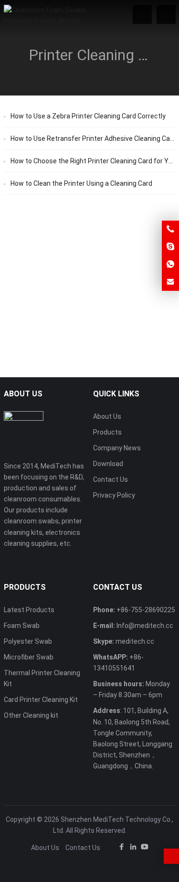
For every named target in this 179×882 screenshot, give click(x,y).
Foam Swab (22, 625)
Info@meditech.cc (144, 625)
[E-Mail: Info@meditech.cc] (170, 282)
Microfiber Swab (28, 657)
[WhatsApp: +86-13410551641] (170, 264)
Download (108, 464)
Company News (117, 448)
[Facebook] (121, 848)
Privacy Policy (114, 495)
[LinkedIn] (133, 848)
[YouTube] (144, 848)
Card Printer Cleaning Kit (41, 699)
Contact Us (110, 479)
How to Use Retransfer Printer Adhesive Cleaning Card (93, 138)
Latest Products (29, 610)
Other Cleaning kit (31, 715)
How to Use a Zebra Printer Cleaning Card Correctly (88, 116)
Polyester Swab (28, 641)
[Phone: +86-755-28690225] (170, 229)
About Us (107, 416)
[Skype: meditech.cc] (170, 246)
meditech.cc (135, 641)
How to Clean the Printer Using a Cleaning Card (81, 183)
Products (107, 432)
